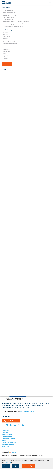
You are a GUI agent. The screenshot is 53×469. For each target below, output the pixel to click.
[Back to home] (6, 2)
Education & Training (7, 30)
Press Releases (6, 49)
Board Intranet (5, 446)
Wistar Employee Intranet (8, 444)
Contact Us (5, 58)
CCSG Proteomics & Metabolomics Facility (13, 23)
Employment (5, 432)
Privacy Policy (7, 462)
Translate (13, 452)
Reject (15, 466)
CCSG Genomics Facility (8, 17)
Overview (5, 32)
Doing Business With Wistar (8, 438)
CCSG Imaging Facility (8, 19)
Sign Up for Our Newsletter (11, 421)
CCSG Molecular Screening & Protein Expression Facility (16, 21)
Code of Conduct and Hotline (9, 442)
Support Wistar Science (26, 411)
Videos (4, 57)
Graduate (5, 38)
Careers (4, 69)
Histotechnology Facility (9, 24)
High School (6, 34)
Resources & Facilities (7, 434)
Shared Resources (6, 7)
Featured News (6, 51)
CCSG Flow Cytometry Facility (10, 15)
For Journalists (5, 430)
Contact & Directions (7, 436)
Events (4, 53)
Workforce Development (9, 41)
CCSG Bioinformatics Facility (9, 12)
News (3, 46)
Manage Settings (28, 466)
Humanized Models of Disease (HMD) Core (13, 26)
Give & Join (7, 64)
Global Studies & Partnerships (10, 43)
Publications (6, 55)
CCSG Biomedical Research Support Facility (13, 14)
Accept (6, 466)
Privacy (4, 440)
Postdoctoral (6, 40)
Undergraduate (6, 36)
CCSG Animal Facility (8, 10)
